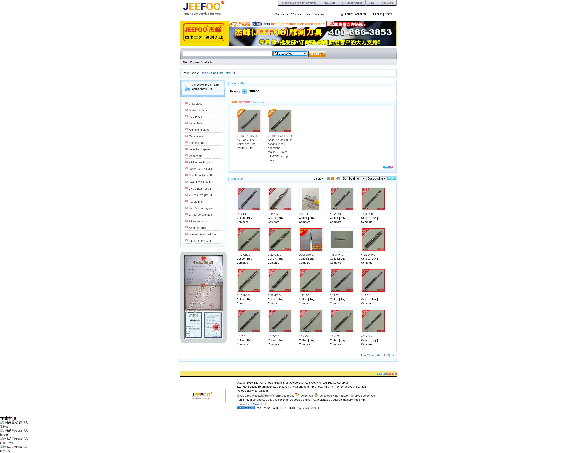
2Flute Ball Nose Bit (201, 188)
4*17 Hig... (243, 213)
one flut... (304, 213)
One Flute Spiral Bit (223, 73)
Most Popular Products (197, 62)
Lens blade (196, 123)
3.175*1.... (336, 295)
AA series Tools (198, 221)
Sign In (309, 14)
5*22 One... (275, 254)
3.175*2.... (367, 295)
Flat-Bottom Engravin (202, 208)
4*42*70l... (305, 295)
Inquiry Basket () (355, 14)
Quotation (387, 2)
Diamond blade (198, 110)
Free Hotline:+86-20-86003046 (299, 2)
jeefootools (306, 395)
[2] (388, 355)
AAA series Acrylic (200, 162)
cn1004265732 (285, 395)
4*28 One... (368, 213)
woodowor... (306, 254)
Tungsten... (336, 254)
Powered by (251, 404)
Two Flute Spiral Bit (200, 182)
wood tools (195, 156)
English (377, 14)
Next (393, 355)
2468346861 (252, 395)
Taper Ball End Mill (200, 169)
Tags (371, 2)
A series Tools (197, 227)
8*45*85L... (275, 213)
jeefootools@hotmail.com (334, 395)
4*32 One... (243, 254)
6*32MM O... (275, 295)
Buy (249, 218)
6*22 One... (368, 254)
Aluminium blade (199, 129)
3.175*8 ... (243, 336)
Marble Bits (196, 201)
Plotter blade (196, 142)
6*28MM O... (244, 295)
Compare (242, 222)
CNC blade (196, 103)
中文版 (389, 14)
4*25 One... (368, 336)
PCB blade (195, 116)
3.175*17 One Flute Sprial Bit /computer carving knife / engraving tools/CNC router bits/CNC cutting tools (280, 148)
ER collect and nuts (201, 214)
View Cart (329, 2)
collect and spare (199, 149)
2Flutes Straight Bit (200, 195)
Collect (241, 218)
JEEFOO (254, 91)
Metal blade (196, 136)
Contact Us (281, 14)
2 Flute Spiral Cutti (200, 241)
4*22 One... (337, 213)
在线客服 (8, 418)
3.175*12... (274, 336)
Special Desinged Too (202, 234)
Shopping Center (352, 2)
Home (204, 73)
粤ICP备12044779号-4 (305, 408)
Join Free (319, 14)
